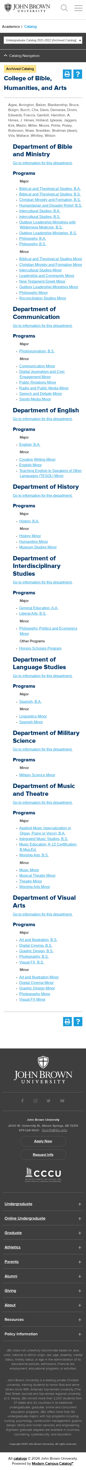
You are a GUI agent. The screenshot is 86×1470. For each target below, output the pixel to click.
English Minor (30, 465)
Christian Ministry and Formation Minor (50, 265)
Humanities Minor (33, 542)
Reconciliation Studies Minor (42, 298)
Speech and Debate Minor (40, 394)
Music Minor (29, 870)
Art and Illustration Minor (39, 977)
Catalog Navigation (24, 55)
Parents (12, 1262)
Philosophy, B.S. (32, 244)
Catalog (30, 26)
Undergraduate (18, 1204)
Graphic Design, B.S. (36, 951)
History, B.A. (29, 521)
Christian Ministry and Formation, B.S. (50, 200)
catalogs (20, 1458)
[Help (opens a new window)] (77, 74)
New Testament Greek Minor (42, 281)
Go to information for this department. (42, 163)
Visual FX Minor (32, 999)
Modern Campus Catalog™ (52, 1463)
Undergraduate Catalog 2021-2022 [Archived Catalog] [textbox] (41, 40)
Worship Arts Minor (34, 887)
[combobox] (43, 40)
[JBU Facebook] (23, 1102)
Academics (11, 26)
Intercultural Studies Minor (40, 270)
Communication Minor (37, 366)
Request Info (43, 1154)
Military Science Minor (37, 775)
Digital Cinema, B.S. (35, 945)
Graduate (13, 1233)
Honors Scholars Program (40, 648)
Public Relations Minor (37, 382)
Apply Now (43, 1141)
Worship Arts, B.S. (34, 855)
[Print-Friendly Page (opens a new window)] (67, 74)
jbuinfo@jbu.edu (54, 1130)
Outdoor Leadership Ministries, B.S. (48, 233)
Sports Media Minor (35, 399)
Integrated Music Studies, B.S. (43, 839)
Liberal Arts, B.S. (32, 613)
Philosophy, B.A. (32, 238)
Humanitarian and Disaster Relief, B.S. (50, 205)
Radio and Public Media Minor (44, 388)
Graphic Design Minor (37, 988)
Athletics (13, 1247)
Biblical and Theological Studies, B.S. (50, 194)
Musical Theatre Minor (37, 876)
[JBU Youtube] (62, 1102)
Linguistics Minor (33, 716)
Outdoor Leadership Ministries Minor (48, 287)
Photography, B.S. (34, 957)
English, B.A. (29, 445)
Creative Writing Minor (37, 459)
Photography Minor (34, 994)
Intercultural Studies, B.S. (39, 217)
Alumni (11, 1276)
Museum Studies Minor (38, 547)
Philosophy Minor (33, 293)
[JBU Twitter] (48, 1102)
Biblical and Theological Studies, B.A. (50, 189)
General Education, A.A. (38, 608)
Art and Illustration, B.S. (38, 940)
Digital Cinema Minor (36, 983)
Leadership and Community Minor (46, 276)
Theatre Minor (30, 881)
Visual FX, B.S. (31, 962)
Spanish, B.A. (30, 702)
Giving (10, 1291)
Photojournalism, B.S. (37, 351)
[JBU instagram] (35, 1102)
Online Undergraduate (25, 1218)
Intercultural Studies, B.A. (39, 211)
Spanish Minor (31, 722)
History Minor (30, 536)
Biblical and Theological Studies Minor (50, 259)
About (10, 1305)
